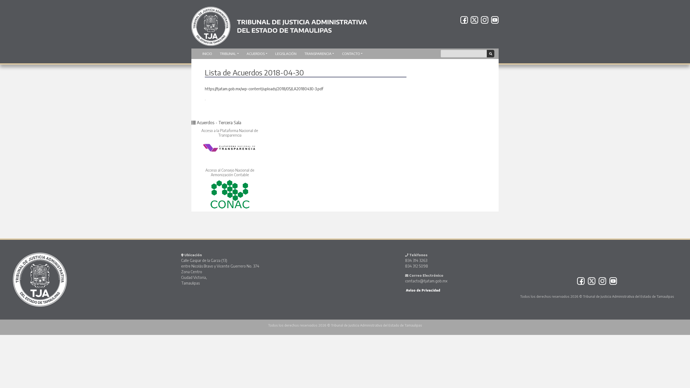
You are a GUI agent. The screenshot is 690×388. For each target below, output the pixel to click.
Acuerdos (256, 53)
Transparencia (318, 53)
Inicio (207, 53)
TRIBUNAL (228, 53)
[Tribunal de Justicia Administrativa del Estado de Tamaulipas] (279, 23)
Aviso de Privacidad (422, 290)
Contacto (351, 53)
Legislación (285, 53)
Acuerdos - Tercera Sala (219, 122)
